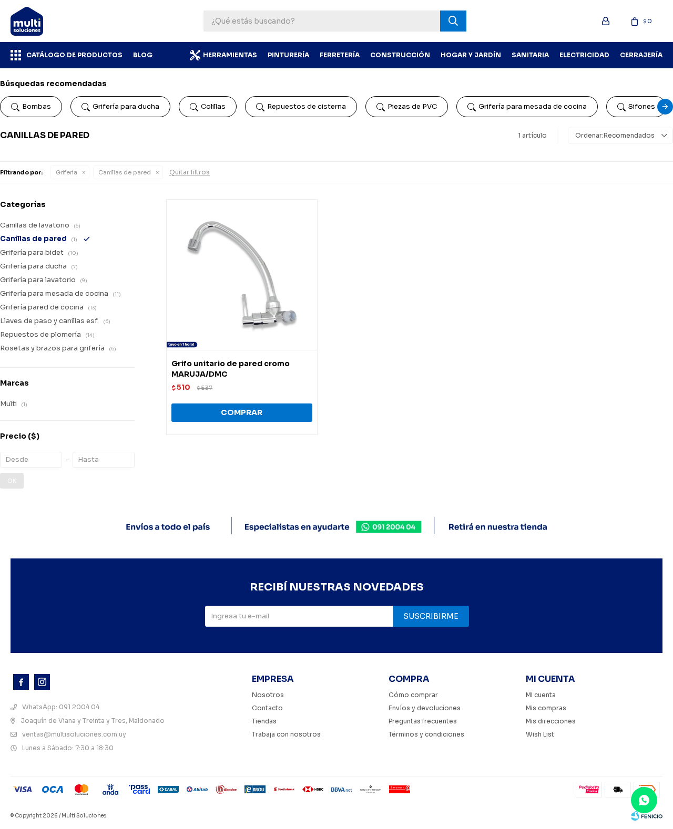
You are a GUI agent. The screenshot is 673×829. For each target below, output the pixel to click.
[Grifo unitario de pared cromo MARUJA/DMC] (242, 274)
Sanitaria (530, 55)
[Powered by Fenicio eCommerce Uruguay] (646, 816)
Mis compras (546, 708)
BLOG (142, 55)
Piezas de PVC (412, 106)
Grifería (66, 172)
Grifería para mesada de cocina (532, 106)
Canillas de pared (124, 172)
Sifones (641, 106)
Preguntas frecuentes (423, 721)
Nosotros (268, 695)
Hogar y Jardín (471, 55)
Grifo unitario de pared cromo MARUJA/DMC (230, 369)
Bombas (36, 106)
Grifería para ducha (126, 106)
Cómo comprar (413, 695)
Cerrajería (641, 55)
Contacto (267, 708)
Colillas (213, 106)
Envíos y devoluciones (425, 708)
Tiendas (264, 721)
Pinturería (288, 55)
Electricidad (584, 55)
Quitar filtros (189, 172)
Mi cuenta (541, 695)
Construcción (400, 55)
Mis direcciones (551, 721)
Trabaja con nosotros (286, 734)
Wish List (540, 734)
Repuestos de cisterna (306, 106)
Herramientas (230, 55)
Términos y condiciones (426, 734)
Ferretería (340, 55)
